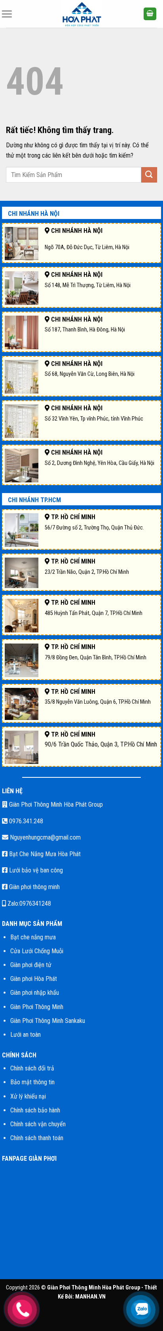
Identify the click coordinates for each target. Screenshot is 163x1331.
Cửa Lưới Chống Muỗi (36, 951)
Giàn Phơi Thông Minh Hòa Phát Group (55, 804)
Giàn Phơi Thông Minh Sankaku (47, 1020)
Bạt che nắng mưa (33, 937)
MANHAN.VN (90, 1296)
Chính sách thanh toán (36, 1138)
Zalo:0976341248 (28, 903)
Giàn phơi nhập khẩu (34, 992)
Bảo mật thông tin (32, 1082)
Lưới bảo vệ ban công (35, 870)
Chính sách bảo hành (35, 1110)
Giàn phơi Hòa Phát (33, 979)
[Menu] (7, 14)
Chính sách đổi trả (32, 1068)
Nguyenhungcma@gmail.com (44, 837)
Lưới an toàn (25, 1034)
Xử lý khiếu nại (28, 1096)
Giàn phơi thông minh (34, 887)
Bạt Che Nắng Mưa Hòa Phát (44, 854)
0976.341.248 (25, 821)
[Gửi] (149, 175)
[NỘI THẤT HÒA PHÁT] (81, 14)
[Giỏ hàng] (150, 14)
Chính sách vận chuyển (38, 1124)
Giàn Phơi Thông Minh (36, 1007)
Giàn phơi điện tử (30, 965)
